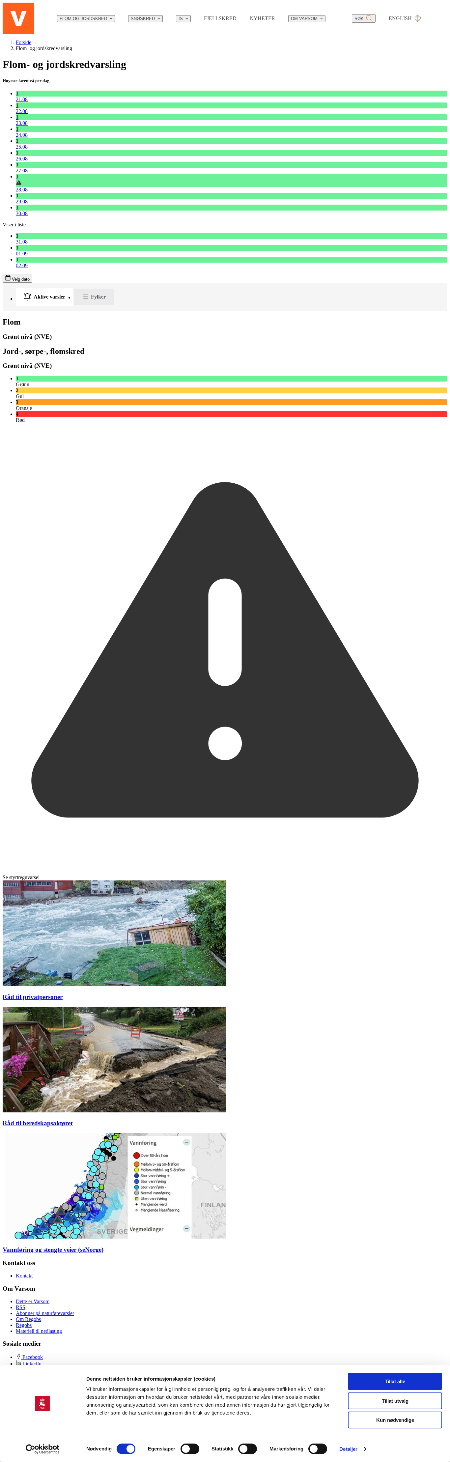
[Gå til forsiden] (18, 18)
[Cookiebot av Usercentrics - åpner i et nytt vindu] (42, 1449)
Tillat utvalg (395, 1401)
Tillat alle (395, 1381)
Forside (23, 42)
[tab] (44, 297)
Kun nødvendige (395, 1420)
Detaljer (348, 1449)
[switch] (190, 1449)
